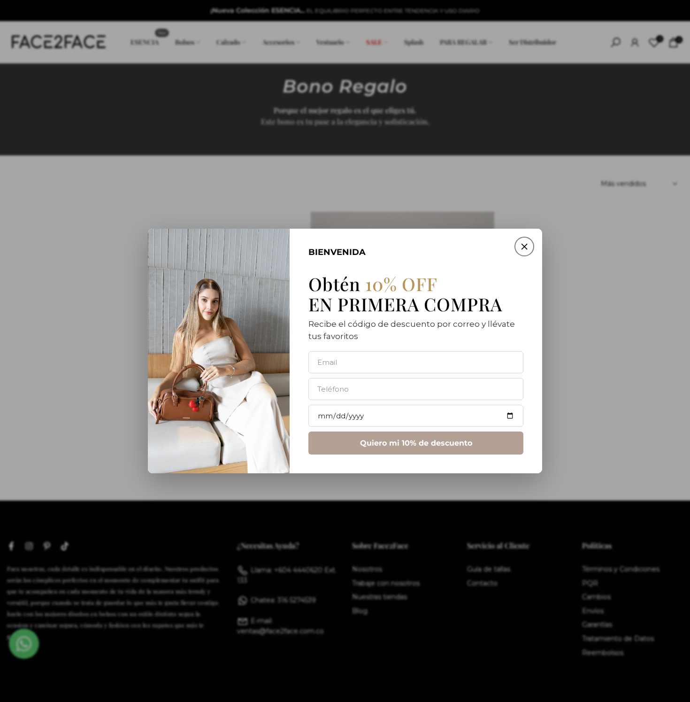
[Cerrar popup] (524, 246)
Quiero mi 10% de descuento (416, 443)
